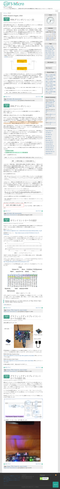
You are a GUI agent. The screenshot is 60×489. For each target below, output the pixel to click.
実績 (15, 478)
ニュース (8, 475)
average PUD (49, 55)
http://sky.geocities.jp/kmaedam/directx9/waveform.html (16, 261)
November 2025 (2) (50, 147)
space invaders (23, 310)
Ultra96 (50, 53)
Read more (6, 100)
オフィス (12, 478)
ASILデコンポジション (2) (22, 20)
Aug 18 (50, 93)
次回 (5, 304)
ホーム (5, 13)
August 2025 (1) (49, 153)
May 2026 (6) (48, 136)
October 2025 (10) (49, 149)
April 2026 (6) (48, 138)
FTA (46, 49)
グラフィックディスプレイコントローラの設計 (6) (25, 317)
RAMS (46, 52)
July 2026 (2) (48, 132)
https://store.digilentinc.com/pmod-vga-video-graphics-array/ (17, 355)
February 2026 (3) (49, 142)
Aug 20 (51, 86)
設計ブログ (17, 480)
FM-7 (50, 47)
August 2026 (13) (49, 130)
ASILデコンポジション (20, 106)
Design (8, 310)
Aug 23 (51, 76)
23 (52, 38)
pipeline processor (50, 56)
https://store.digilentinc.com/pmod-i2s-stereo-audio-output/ (17, 360)
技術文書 (8, 480)
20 (47, 38)
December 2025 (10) (50, 146)
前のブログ (8, 96)
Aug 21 (51, 83)
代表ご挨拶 (8, 478)
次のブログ (38, 96)
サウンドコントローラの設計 (23, 220)
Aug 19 (51, 89)
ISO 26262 (9, 99)
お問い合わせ (6, 481)
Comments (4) (13, 100)
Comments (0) (13, 214)
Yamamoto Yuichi (49, 104)
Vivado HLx (16, 310)
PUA (52, 50)
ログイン (5, 483)
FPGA (12, 310)
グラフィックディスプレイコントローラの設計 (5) (25, 377)
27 (47, 39)
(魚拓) (32, 355)
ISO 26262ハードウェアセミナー (11, 477)
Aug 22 (51, 79)
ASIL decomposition (17, 99)
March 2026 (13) (49, 140)
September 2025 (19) (50, 151)
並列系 (6, 57)
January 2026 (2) (49, 144)
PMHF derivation (48, 50)
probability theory (48, 58)
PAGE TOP (55, 484)
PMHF (53, 49)
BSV (52, 46)
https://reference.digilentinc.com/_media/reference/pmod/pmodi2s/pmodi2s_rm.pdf (23, 230)
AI (50, 46)
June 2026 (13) (49, 134)
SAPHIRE (50, 52)
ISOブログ (13, 480)
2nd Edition (47, 46)
